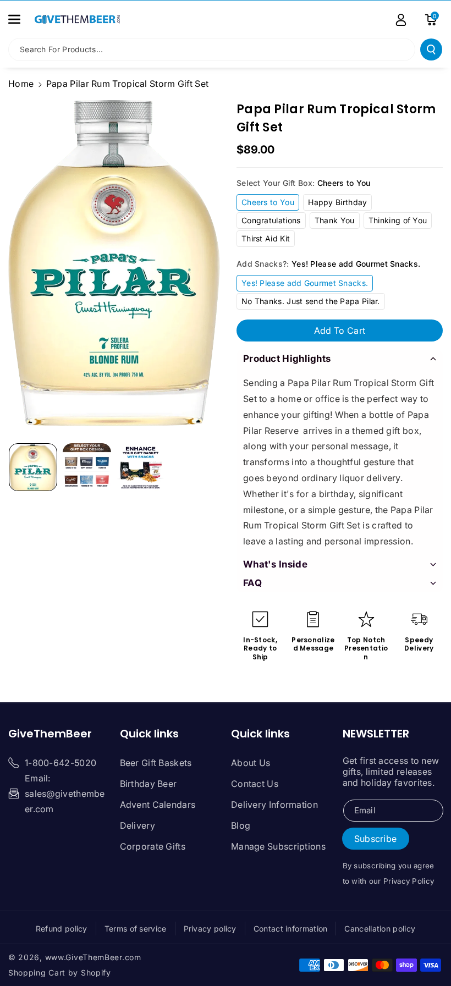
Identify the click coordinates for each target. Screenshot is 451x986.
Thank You (335, 220)
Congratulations (271, 220)
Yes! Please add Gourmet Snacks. (304, 283)
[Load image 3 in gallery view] (141, 467)
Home (21, 83)
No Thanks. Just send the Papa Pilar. (310, 301)
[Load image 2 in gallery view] (87, 467)
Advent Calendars (158, 804)
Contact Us (254, 783)
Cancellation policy (379, 928)
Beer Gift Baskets (156, 762)
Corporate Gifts (153, 846)
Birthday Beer (148, 783)
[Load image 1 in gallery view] (33, 467)
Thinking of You (398, 220)
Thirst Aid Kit (265, 238)
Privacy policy (210, 928)
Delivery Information (274, 804)
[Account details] (401, 20)
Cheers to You (267, 202)
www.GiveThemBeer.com (93, 957)
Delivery (137, 825)
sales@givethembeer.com (65, 801)
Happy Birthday (337, 202)
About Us (250, 762)
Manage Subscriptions (278, 846)
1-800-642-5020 (60, 762)
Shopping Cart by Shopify (59, 972)
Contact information (291, 928)
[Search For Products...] (431, 49)
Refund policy (61, 928)
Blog (240, 825)
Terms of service (136, 928)
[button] (20, 19)
